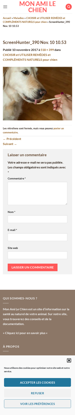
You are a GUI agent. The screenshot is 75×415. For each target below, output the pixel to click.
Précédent (12, 139)
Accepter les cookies (37, 382)
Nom (11, 212)
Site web (13, 248)
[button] (69, 360)
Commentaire (17, 178)
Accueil (7, 18)
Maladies (18, 18)
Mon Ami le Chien (37, 7)
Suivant (10, 144)
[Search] (69, 7)
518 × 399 (47, 49)
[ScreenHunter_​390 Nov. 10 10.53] (37, 93)
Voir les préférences (37, 404)
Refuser (37, 393)
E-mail (12, 230)
